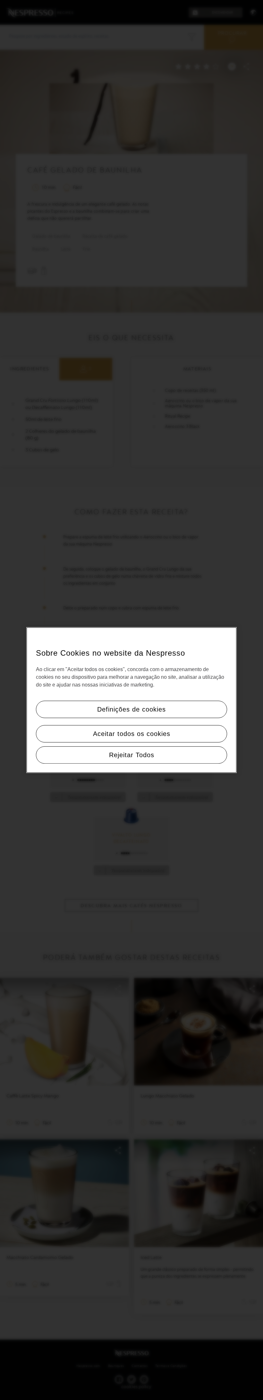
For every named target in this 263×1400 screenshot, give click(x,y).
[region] (131, 700)
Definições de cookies (131, 709)
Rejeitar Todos (131, 754)
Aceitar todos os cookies (131, 733)
